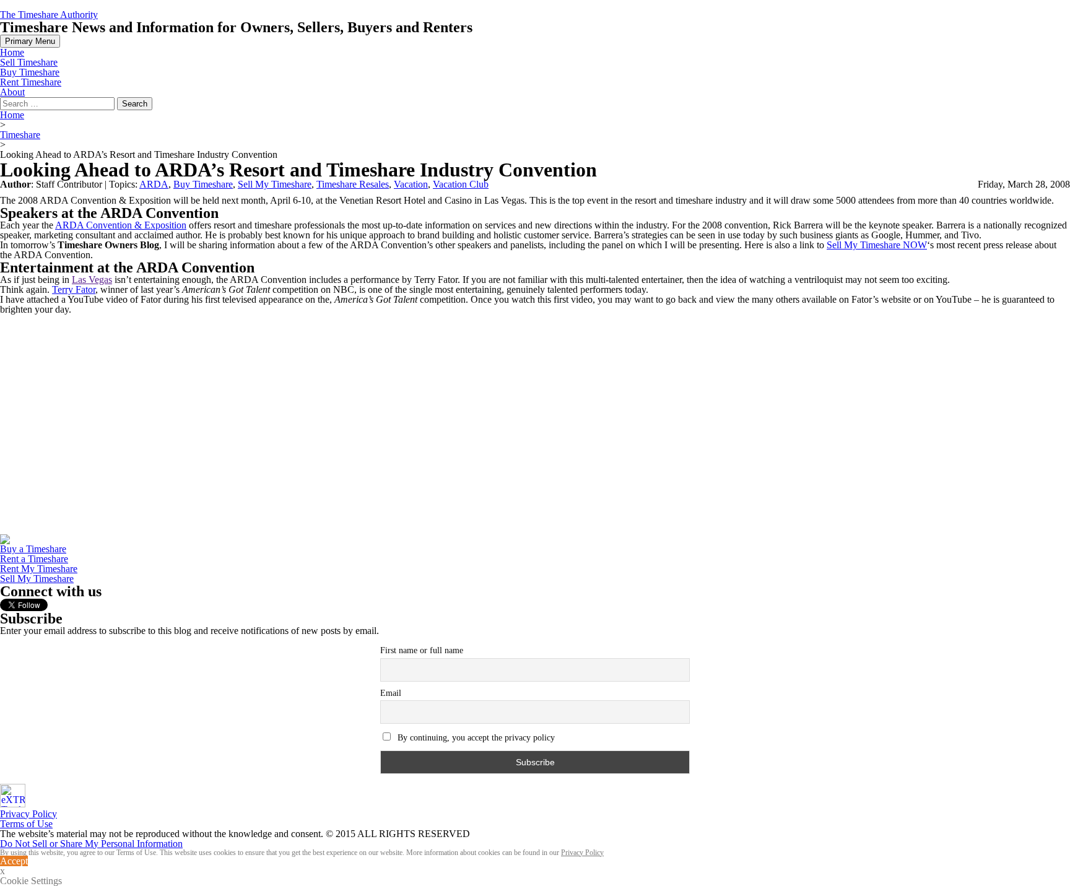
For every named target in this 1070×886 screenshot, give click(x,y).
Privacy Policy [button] (582, 852)
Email (390, 693)
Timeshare (20, 134)
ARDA (153, 184)
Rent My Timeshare (38, 568)
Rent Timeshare (30, 82)
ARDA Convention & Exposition (120, 225)
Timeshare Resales (352, 184)
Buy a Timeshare (33, 549)
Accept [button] (14, 861)
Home (12, 52)
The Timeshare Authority (49, 14)
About (12, 92)
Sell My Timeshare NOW (877, 245)
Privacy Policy (28, 814)
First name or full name (421, 650)
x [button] (2, 871)
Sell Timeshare (29, 62)
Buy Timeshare (29, 72)
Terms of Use (26, 824)
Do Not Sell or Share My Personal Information (91, 843)
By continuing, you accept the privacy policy (475, 737)
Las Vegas (92, 279)
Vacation (411, 184)
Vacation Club (461, 184)
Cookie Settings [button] (31, 881)
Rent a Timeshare (34, 559)
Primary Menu (30, 41)
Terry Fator (73, 289)
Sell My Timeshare (274, 184)
